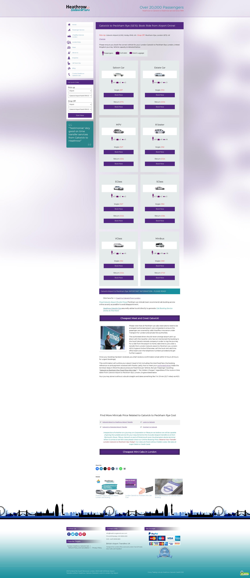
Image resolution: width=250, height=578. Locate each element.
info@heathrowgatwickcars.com (116, 533)
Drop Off (72, 101)
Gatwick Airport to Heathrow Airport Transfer (117, 422)
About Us (75, 52)
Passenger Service (78, 30)
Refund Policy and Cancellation (79, 548)
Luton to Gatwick (149, 422)
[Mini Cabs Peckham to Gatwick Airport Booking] (169, 486)
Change (102, 39)
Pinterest (84, 534)
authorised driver (164, 365)
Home (74, 24)
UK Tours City (76, 63)
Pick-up (71, 87)
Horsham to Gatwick (150, 427)
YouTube (80, 534)
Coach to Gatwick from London (128, 298)
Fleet (74, 47)
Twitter (73, 534)
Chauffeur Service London (78, 36)
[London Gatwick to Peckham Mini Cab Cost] (139, 486)
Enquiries (75, 58)
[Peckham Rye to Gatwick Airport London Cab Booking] (109, 486)
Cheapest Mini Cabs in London (139, 451)
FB (69, 534)
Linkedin (76, 534)
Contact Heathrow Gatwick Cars (78, 74)
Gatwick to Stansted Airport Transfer (114, 427)
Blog (73, 68)
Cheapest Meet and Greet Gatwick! (140, 318)
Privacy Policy (97, 548)
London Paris (76, 42)
